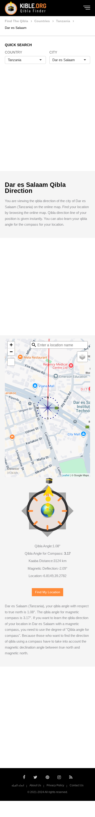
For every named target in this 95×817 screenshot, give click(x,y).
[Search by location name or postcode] (33, 344)
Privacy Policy (55, 785)
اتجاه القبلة (18, 785)
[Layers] (82, 357)
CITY (53, 52)
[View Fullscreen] (11, 362)
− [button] (11, 352)
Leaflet (65, 475)
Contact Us (76, 785)
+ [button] (11, 345)
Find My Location (47, 592)
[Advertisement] (47, 122)
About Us (35, 785)
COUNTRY (13, 52)
